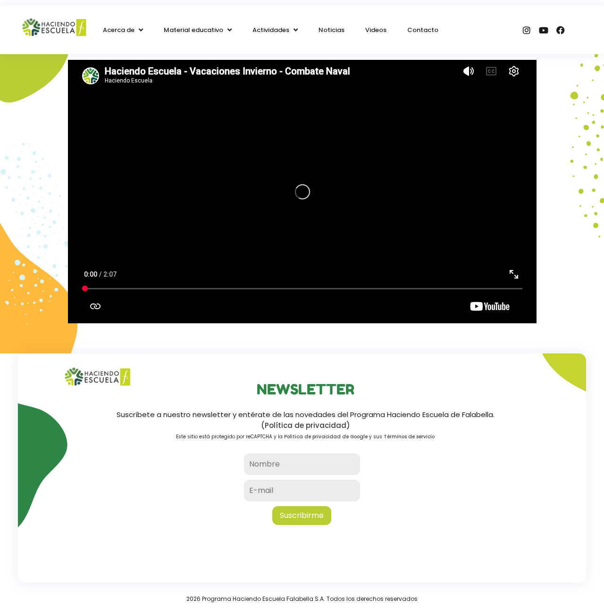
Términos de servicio (409, 436)
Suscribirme (302, 515)
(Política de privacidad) (305, 425)
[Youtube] (543, 30)
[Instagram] (526, 30)
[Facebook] (560, 30)
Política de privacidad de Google (326, 436)
